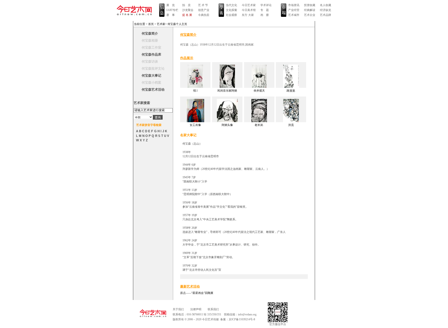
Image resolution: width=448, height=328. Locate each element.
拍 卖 (186, 5)
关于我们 (178, 309)
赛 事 (170, 15)
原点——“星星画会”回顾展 (196, 293)
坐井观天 (259, 90)
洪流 (291, 125)
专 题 (264, 10)
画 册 (264, 15)
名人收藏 (325, 5)
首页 (151, 24)
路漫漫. (291, 90)
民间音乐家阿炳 (227, 90)
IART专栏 (172, 10)
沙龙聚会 (187, 10)
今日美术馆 (249, 10)
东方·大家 (248, 15)
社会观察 (231, 15)
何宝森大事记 (151, 75)
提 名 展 (187, 15)
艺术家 (161, 24)
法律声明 (195, 309)
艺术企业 (309, 15)
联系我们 (213, 309)
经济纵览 (325, 10)
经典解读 (309, 10)
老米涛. (259, 125)
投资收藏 (309, 5)
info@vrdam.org (247, 314)
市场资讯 (293, 5)
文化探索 (231, 10)
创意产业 (203, 10)
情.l (195, 90)
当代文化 (231, 5)
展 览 (170, 5)
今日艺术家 (249, 5)
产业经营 (293, 10)
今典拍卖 (203, 15)
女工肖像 (195, 125)
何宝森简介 (150, 33)
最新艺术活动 (190, 286)
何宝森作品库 (151, 54)
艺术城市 (293, 15)
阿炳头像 (227, 125)
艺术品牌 (325, 15)
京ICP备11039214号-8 (242, 319)
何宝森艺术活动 (153, 89)
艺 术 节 (203, 5)
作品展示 (186, 58)
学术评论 (266, 5)
